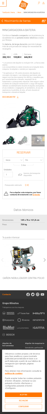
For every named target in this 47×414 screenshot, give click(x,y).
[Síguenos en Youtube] (42, 294)
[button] (44, 260)
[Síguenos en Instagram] (38, 294)
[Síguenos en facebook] (28, 294)
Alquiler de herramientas (8, 344)
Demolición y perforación (34, 348)
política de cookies (13, 373)
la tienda (36, 195)
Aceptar (23, 395)
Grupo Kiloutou (10, 303)
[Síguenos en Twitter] (33, 294)
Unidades (8, 169)
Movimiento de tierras (17, 20)
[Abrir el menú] (3, 3)
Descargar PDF (9, 97)
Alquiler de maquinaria (34, 343)
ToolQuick (6, 12)
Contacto (6, 294)
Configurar (23, 406)
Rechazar (23, 400)
